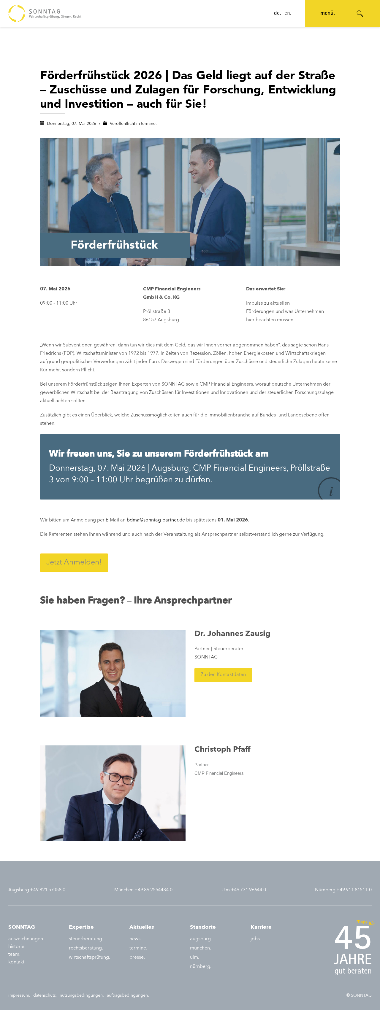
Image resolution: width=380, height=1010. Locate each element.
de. (277, 14)
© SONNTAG (359, 995)
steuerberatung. (86, 939)
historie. (17, 946)
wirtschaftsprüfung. (89, 957)
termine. (149, 124)
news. (135, 939)
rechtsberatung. (86, 948)
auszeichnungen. (26, 939)
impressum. (19, 995)
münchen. (200, 948)
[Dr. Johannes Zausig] (113, 673)
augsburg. (201, 939)
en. (287, 14)
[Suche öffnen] (360, 13)
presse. (137, 957)
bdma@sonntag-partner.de (156, 520)
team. (14, 954)
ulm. (194, 957)
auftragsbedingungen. (128, 995)
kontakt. (17, 962)
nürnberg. (200, 966)
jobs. (256, 939)
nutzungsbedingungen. (82, 995)
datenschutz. (45, 995)
